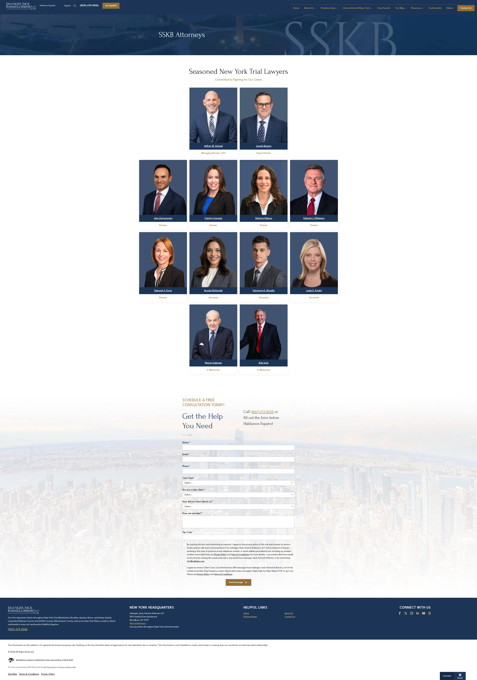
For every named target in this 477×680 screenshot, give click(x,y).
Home (296, 8)
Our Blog (399, 8)
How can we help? (192, 513)
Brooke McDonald (213, 291)
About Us (309, 8)
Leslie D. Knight (314, 291)
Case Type (188, 478)
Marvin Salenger (213, 363)
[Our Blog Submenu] (406, 8)
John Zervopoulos (163, 218)
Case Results (383, 8)
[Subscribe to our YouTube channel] (424, 613)
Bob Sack (263, 363)
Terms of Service (66, 667)
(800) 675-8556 (89, 5)
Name (186, 443)
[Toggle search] (75, 5)
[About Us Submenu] (316, 8)
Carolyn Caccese (213, 218)
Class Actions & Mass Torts (356, 8)
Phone (186, 466)
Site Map (12, 674)
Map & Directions (138, 623)
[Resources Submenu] (423, 8)
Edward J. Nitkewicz (314, 218)
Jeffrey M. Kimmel (213, 146)
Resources (416, 8)
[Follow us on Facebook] (400, 613)
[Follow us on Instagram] (412, 613)
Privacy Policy (220, 555)
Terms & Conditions (240, 555)
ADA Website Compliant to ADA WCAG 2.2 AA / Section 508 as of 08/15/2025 (44, 660)
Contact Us (290, 617)
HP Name (179, 388)
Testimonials (435, 8)
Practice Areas (328, 8)
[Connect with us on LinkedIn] (418, 613)
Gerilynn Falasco (263, 218)
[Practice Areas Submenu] (338, 8)
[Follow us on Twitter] (406, 613)
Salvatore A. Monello (264, 291)
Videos (449, 8)
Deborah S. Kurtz (163, 291)
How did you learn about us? (198, 502)
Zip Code (188, 532)
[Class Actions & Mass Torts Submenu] (372, 8)
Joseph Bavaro (263, 146)
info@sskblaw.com (195, 561)
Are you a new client (193, 490)
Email (186, 454)
